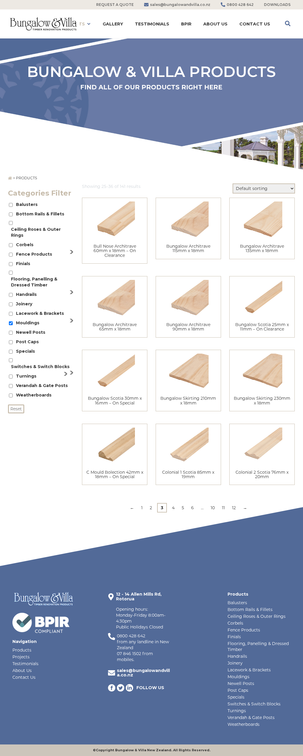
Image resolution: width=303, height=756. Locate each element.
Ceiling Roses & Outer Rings (36, 232)
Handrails (26, 294)
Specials (25, 351)
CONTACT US (254, 24)
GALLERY (113, 24)
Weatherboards (33, 395)
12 (234, 507)
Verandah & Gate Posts (42, 385)
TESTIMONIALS (152, 24)
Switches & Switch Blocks (40, 366)
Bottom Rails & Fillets (40, 214)
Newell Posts (30, 332)
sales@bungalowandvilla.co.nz (143, 673)
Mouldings (27, 322)
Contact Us (24, 677)
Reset (16, 409)
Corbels (24, 244)
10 (213, 507)
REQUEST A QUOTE (115, 4)
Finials (23, 263)
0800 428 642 (131, 636)
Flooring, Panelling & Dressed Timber (34, 282)
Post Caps (27, 341)
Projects (21, 657)
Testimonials (25, 663)
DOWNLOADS (277, 4)
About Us (22, 670)
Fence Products (34, 254)
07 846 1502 (129, 653)
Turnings (26, 376)
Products (21, 650)
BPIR (186, 24)
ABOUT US (215, 24)
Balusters (27, 204)
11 (223, 507)
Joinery (24, 304)
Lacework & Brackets (40, 313)
